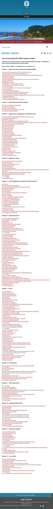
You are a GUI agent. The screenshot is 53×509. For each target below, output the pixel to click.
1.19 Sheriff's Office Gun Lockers (9, 98)
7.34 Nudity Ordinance (7, 338)
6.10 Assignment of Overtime (9, 231)
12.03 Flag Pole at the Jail (8, 462)
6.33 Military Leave (6, 264)
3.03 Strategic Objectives (8, 119)
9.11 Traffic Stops (6, 400)
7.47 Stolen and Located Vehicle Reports (11, 357)
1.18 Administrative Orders (8, 96)
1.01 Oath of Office (6, 72)
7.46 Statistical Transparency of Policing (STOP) (13, 355)
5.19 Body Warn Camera (7, 209)
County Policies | (15, 502)
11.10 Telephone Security (8, 444)
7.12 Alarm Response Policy (8, 307)
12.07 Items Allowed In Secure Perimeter (11, 467)
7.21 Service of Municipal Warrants (10, 320)
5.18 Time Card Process (7, 208)
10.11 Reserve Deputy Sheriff (9, 420)
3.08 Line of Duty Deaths (8, 126)
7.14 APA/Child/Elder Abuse (8, 310)
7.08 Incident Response (7, 301)
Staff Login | (46, 502)
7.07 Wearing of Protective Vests (10, 300)
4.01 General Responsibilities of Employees (12, 161)
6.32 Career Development (8, 262)
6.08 (3, 228)
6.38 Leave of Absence (7, 271)
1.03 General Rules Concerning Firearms (22, 75)
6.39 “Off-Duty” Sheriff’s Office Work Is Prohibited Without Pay (17, 272)
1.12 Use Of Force (6, 88)
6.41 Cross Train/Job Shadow (9, 275)
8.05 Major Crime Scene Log (19, 371)
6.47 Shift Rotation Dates (8, 285)
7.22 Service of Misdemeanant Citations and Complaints (15, 321)
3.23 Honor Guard (6, 148)
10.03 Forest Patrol (6, 409)
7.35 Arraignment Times (7, 340)
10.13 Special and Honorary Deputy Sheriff (12, 423)
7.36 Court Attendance (7, 341)
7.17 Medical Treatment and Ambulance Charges (13, 314)
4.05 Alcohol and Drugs (7, 167)
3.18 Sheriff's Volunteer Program (10, 141)
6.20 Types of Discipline (7, 245)
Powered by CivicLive (26, 505)
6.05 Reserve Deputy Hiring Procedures (11, 224)
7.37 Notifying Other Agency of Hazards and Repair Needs (16, 342)
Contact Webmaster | (26, 504)
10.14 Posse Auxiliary (7, 424)
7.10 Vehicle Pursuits (17, 304)
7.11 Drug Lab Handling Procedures (10, 305)
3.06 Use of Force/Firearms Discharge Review (13, 124)
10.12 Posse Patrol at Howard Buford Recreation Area (15, 421)
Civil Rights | (22, 502)
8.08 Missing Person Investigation (10, 375)
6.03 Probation (5, 221)
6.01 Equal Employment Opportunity (10, 218)
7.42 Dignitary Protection (8, 350)
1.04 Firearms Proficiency (8, 76)
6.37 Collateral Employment (8, 270)
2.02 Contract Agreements (8, 106)
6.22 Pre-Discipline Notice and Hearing (11, 248)
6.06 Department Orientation (9, 225)
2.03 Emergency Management (9, 108)
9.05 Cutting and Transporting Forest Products (13, 391)
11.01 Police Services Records (9, 432)
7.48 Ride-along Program (8, 358)
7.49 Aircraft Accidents (7, 360)
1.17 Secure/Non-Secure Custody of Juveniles (13, 95)
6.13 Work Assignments (7, 235)
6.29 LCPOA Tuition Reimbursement (10, 258)
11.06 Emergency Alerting (8, 439)
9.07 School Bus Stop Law (8, 394)
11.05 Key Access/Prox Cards (8, 437)
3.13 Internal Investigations (8, 134)
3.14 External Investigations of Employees (12, 135)
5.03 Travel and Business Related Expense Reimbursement (16, 187)
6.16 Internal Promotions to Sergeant (11, 240)
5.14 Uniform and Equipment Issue (10, 202)
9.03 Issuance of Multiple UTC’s (9, 388)
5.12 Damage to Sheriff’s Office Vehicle (11, 199)
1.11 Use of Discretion (7, 86)
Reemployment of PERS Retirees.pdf (12, 228)
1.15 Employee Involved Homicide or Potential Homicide (15, 92)
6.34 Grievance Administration (9, 265)
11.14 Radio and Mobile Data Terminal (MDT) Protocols (15, 451)
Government (11, 41)
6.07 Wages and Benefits (8, 227)
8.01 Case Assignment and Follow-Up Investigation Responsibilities (18, 365)
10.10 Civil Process (6, 419)
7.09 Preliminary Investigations (9, 303)
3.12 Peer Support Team (8, 132)
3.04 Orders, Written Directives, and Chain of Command (15, 121)
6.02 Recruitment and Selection (9, 220)
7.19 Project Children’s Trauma (9, 317)
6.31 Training (5, 261)
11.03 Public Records (7, 434)
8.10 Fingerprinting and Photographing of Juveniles (14, 378)
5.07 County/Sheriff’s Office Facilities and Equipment (14, 192)
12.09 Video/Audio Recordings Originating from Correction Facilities (18, 470)
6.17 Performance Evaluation (9, 241)
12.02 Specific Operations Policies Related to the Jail (14, 460)
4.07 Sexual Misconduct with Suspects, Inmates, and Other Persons (18, 169)
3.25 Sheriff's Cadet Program (9, 151)
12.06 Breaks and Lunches (8, 466)
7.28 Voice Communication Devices (10, 330)
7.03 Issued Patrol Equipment (9, 294)
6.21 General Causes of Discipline (10, 247)
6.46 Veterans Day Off (7, 284)
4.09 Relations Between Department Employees (13, 174)
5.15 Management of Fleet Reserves (10, 204)
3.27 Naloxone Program (7, 154)
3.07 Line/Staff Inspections (8, 125)
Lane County (4, 41)
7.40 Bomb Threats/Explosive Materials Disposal (13, 347)
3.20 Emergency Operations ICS (9, 144)
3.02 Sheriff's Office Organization (10, 118)
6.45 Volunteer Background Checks (10, 282)
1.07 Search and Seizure (7, 80)
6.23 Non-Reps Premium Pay (9, 250)
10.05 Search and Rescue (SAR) (9, 411)
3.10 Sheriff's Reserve (7, 129)
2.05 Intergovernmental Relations (10, 111)
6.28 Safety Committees (7, 257)
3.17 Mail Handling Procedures (9, 139)
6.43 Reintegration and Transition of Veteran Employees (15, 278)
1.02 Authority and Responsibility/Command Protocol (14, 73)
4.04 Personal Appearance (8, 165)
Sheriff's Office (29, 41)
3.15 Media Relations (7, 136)
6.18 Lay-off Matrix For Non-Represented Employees (14, 242)
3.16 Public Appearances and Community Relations (14, 138)
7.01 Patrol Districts (6, 291)
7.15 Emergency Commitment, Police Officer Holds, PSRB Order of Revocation (20, 311)
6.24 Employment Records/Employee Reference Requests (15, 251)
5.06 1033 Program (6, 191)
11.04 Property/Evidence (8, 436)
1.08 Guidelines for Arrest (8, 82)
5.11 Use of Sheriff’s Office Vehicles (10, 198)
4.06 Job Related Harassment (9, 168)
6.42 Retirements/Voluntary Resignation (11, 277)
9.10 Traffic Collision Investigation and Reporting (13, 398)
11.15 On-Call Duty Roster (8, 453)
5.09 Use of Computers (7, 195)
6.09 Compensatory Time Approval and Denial (13, 230)
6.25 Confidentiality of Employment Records (12, 252)
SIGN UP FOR (26, 495)
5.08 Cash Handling (6, 194)
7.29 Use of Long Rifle (7, 331)
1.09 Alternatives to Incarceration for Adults (12, 83)
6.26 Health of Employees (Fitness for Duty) (12, 254)
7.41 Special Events (6, 348)
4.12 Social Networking (7, 178)
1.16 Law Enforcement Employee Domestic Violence (14, 93)
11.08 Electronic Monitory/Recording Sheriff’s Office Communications (18, 441)
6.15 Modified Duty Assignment (9, 238)
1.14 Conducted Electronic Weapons (10, 90)
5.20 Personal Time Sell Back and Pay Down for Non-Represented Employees (20, 211)
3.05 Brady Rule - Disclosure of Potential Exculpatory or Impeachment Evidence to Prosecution (24, 122)
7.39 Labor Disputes (7, 345)
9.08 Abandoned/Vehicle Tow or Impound (12, 396)
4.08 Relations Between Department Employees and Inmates (16, 172)
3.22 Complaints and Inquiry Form (10, 146)
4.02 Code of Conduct (7, 162)
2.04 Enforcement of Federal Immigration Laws (13, 109)
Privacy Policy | (7, 502)
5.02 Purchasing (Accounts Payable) (10, 185)
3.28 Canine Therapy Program (9, 155)
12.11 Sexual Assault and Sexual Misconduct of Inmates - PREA (17, 473)
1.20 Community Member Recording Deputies (13, 99)
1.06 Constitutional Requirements (10, 79)
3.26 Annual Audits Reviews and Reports (11, 152)
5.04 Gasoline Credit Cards (8, 188)
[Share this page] (42, 53)
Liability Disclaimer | (38, 502)
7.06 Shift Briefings (6, 298)
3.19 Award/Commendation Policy (10, 142)
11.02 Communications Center (9, 433)
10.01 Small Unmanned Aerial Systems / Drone (13, 406)
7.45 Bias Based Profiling (8, 354)
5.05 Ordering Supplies (7, 189)
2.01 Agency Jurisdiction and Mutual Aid (11, 105)
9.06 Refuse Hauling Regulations (10, 393)
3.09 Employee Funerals (7, 128)
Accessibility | (29, 502)
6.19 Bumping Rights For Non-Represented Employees (15, 244)
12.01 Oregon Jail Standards (8, 459)
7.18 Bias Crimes (6, 315)
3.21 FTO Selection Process (8, 145)
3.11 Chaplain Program (7, 131)
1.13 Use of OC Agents (7, 89)
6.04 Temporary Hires (7, 222)
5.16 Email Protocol (6, 205)
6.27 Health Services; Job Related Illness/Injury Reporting (15, 255)
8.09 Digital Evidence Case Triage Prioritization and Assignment (17, 377)
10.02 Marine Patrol (6, 407)
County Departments (20, 41)
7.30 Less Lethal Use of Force (9, 332)
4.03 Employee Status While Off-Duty (11, 164)
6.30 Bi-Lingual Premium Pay (9, 260)
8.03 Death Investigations (8, 368)
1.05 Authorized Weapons (8, 78)
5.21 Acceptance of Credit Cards (9, 212)
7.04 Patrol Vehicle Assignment (9, 295)
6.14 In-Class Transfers (7, 237)
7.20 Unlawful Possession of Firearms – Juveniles (13, 318)
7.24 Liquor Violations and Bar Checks (11, 324)
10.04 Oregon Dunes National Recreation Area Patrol (14, 410)
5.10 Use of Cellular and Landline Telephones (13, 197)
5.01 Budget (5, 184)
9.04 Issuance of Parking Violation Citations (12, 390)
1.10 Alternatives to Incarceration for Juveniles (13, 85)
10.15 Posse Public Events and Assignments (12, 426)
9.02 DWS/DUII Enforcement (8, 387)
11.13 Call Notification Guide (8, 450)
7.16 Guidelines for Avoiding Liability (10, 313)
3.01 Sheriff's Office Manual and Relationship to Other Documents (18, 116)
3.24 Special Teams (6, 149)
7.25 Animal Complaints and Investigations (12, 325)
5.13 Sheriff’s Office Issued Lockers (10, 201)
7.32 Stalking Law (6, 335)
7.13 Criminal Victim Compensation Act (11, 308)
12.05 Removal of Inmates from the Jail (11, 464)
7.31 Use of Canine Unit (7, 334)
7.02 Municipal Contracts (8, 293)
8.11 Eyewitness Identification (9, 380)
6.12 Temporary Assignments (9, 234)
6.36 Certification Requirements (9, 268)
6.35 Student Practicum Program (9, 267)
